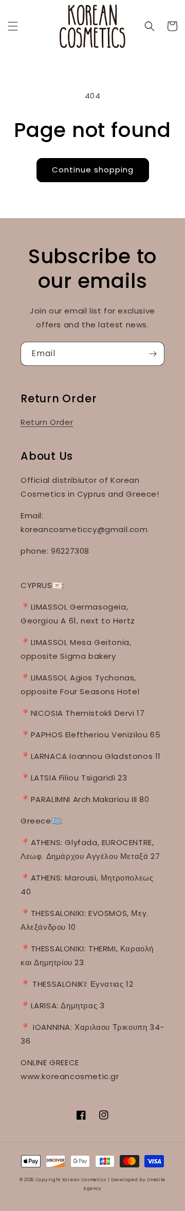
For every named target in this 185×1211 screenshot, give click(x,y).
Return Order (47, 422)
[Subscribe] (152, 354)
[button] (13, 26)
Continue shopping (93, 169)
